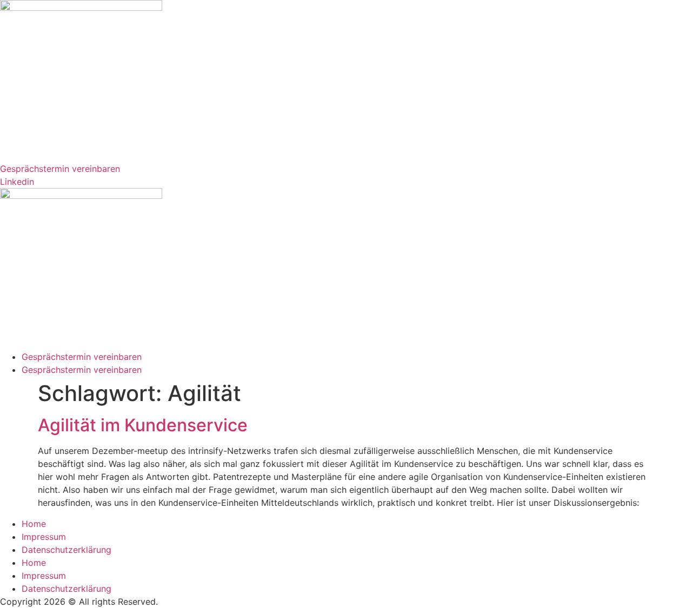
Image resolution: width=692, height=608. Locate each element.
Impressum (44, 536)
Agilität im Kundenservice (143, 425)
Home (34, 523)
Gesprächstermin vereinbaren (82, 356)
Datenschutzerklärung (66, 549)
